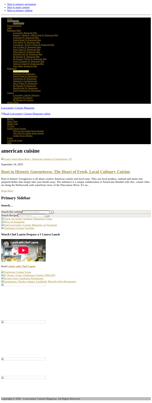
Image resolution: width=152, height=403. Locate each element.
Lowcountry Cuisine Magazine (17, 107)
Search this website (11, 211)
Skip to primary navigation (21, 4)
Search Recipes (9, 215)
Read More (7, 190)
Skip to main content (18, 7)
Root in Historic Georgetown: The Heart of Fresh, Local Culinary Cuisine (65, 171)
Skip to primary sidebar (20, 10)
